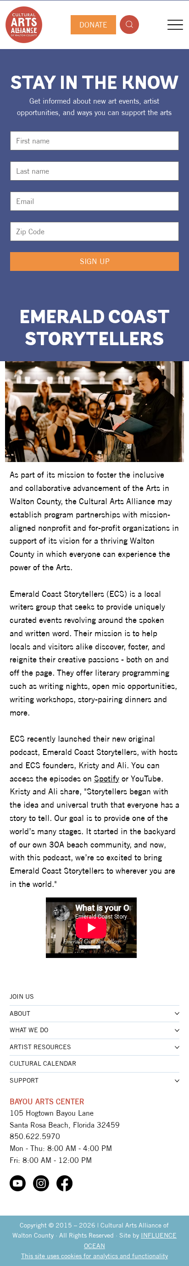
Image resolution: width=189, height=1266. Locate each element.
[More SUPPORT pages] (177, 1081)
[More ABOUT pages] (177, 1013)
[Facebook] (64, 1183)
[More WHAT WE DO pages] (177, 1030)
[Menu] (175, 25)
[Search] (129, 24)
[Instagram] (41, 1183)
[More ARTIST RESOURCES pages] (177, 1047)
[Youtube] (18, 1183)
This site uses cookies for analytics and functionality (94, 1256)
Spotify (106, 778)
